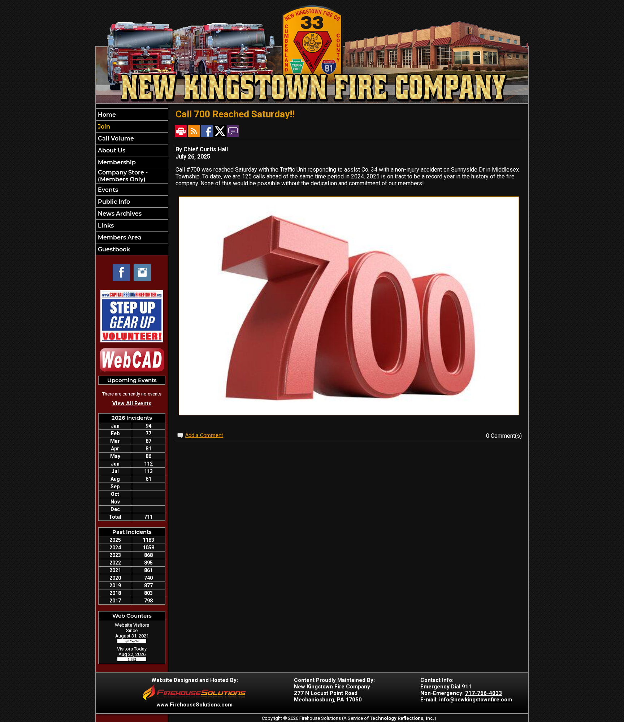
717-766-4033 (483, 693)
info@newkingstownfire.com (475, 699)
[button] (131, 150)
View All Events (131, 403)
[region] (132, 182)
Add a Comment (204, 435)
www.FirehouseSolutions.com (195, 704)
